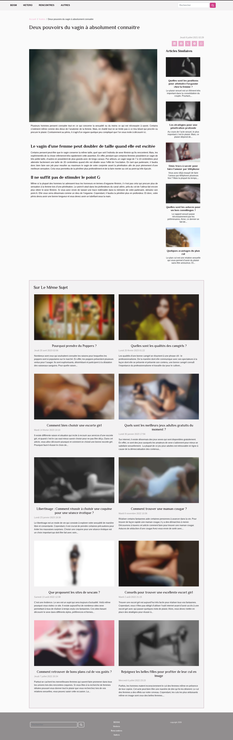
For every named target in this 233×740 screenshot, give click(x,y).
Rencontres (46, 5)
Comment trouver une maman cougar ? (159, 509)
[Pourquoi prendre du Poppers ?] (74, 317)
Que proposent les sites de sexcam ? (74, 592)
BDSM (13, 5)
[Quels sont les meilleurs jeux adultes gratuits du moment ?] (159, 396)
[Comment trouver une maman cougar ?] (159, 480)
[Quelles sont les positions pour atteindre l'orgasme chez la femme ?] (183, 67)
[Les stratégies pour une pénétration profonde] (183, 111)
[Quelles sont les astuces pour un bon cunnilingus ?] (183, 193)
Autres (65, 5)
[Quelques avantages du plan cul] (183, 237)
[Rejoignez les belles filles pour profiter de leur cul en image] (159, 643)
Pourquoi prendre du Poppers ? (74, 346)
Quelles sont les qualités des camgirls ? (159, 346)
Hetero (27, 5)
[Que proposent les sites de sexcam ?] (74, 563)
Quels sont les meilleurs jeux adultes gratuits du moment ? (158, 427)
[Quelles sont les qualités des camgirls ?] (159, 317)
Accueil (32, 19)
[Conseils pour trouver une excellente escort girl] (159, 563)
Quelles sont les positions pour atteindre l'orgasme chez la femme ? (183, 83)
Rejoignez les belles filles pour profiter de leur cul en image (158, 674)
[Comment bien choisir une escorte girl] (74, 396)
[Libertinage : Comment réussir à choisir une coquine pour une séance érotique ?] (74, 480)
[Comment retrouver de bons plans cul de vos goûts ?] (74, 643)
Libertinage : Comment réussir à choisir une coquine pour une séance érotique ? (74, 511)
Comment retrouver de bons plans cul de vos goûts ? (74, 672)
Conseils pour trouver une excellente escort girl (159, 592)
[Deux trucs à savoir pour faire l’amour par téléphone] (183, 152)
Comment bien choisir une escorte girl (74, 425)
